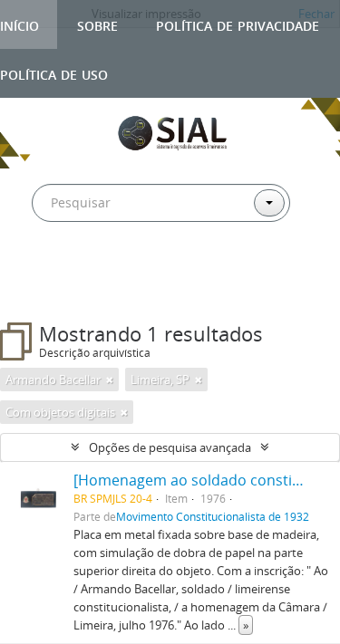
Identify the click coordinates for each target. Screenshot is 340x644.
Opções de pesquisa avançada (170, 447)
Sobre (97, 24)
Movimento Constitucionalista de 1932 (212, 516)
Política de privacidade (237, 24)
